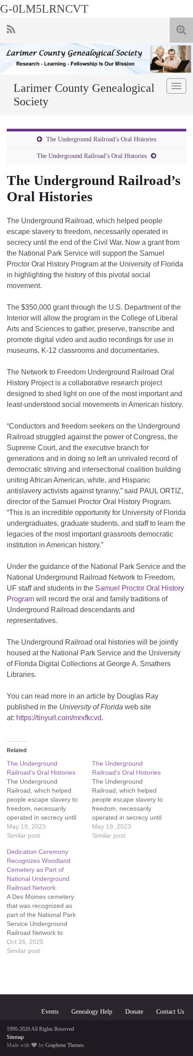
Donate (134, 1011)
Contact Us (170, 1011)
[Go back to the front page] (96, 59)
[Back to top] (173, 1035)
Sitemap (15, 1037)
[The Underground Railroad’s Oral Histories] (49, 799)
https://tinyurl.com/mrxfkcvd (58, 718)
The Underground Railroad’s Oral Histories (101, 139)
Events (49, 1011)
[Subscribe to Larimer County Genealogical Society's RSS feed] (11, 28)
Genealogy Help (91, 1011)
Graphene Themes (64, 1045)
